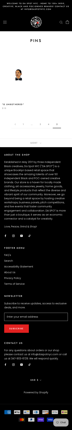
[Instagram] (13, 236)
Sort (34, 143)
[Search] (61, 22)
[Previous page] (15, 124)
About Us (9, 272)
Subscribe (16, 328)
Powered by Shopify (36, 392)
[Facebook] (5, 236)
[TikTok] (29, 236)
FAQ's (7, 255)
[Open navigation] (5, 22)
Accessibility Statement (18, 266)
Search (8, 261)
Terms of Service (14, 284)
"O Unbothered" (13, 104)
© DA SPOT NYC (36, 387)
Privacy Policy (12, 278)
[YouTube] (21, 236)
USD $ (34, 380)
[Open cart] (67, 22)
